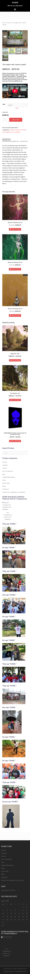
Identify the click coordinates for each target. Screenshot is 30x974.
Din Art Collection (7, 471)
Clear (17, 108)
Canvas (9, 23)
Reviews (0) (24, 141)
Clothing (4, 465)
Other (4, 480)
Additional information (10, 141)
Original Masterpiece (8, 477)
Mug (3, 474)
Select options (15, 360)
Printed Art (18, 130)
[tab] (6, 139)
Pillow (4, 486)
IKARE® (15, 2)
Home (4, 23)
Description (6, 139)
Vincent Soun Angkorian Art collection (13, 492)
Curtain (4, 468)
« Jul (2, 925)
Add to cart (15, 119)
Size (4, 104)
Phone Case (6, 483)
